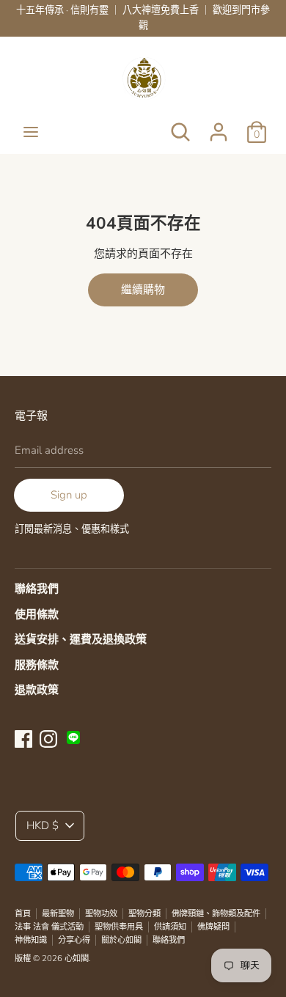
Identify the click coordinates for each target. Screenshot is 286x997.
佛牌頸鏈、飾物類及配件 (216, 913)
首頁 (23, 913)
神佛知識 (31, 940)
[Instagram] (48, 737)
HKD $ (42, 825)
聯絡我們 (37, 588)
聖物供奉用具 (119, 926)
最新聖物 (58, 913)
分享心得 (74, 940)
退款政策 (37, 690)
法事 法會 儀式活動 (49, 926)
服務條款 (37, 665)
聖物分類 (144, 913)
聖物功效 (101, 913)
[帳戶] (218, 126)
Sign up (69, 495)
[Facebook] (23, 737)
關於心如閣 (121, 940)
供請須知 (170, 926)
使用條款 (37, 614)
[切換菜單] (31, 132)
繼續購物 (143, 289)
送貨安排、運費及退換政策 (81, 639)
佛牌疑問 (213, 926)
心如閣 (77, 958)
